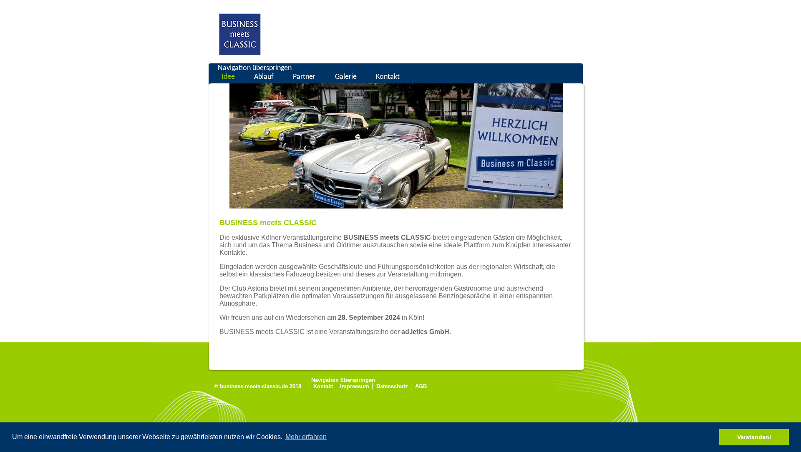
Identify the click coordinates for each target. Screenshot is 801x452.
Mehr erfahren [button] (306, 436)
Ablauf (264, 76)
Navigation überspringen (255, 68)
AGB (421, 386)
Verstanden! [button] (754, 437)
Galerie (345, 76)
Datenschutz (392, 386)
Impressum (354, 386)
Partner (304, 76)
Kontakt (388, 76)
